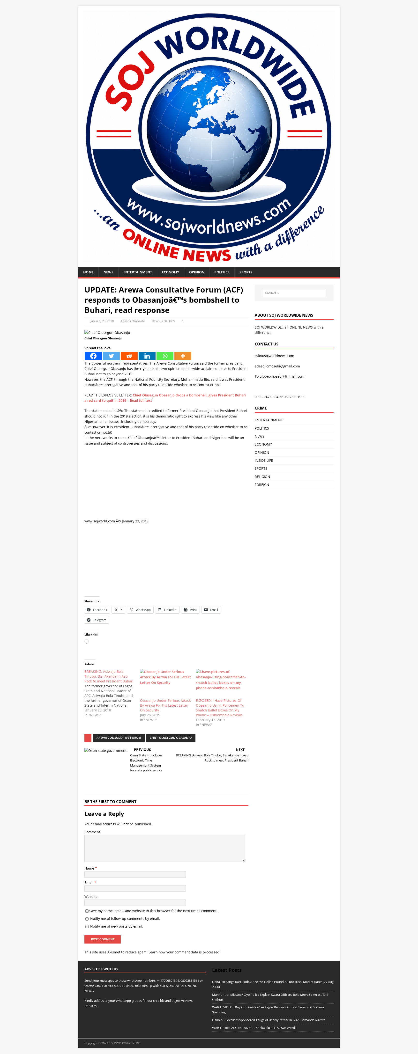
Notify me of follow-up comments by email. (125, 918)
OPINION (196, 272)
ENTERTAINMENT (137, 272)
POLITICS (222, 272)
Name (89, 868)
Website (90, 896)
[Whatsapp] (165, 356)
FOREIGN (262, 484)
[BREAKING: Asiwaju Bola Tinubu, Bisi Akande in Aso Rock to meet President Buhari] (112, 693)
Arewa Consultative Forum (119, 738)
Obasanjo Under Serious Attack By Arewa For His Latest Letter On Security (165, 705)
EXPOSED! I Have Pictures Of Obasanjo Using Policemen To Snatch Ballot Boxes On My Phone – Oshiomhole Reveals (220, 707)
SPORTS (261, 468)
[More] (182, 356)
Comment (92, 832)
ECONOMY (170, 272)
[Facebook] (93, 356)
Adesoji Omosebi (132, 321)
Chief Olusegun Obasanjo (171, 738)
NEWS (108, 272)
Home (88, 272)
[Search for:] (294, 293)
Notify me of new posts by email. (116, 926)
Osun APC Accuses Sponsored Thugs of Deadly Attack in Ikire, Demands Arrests (268, 1020)
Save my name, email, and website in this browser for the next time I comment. (153, 910)
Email (89, 882)
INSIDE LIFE (264, 460)
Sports (245, 272)
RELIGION (262, 476)
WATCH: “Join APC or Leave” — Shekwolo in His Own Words (254, 1027)
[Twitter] (111, 356)
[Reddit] (129, 356)
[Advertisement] (166, 485)
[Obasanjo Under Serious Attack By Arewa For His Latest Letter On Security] (165, 683)
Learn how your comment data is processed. (184, 952)
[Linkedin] (147, 356)
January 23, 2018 (102, 321)
